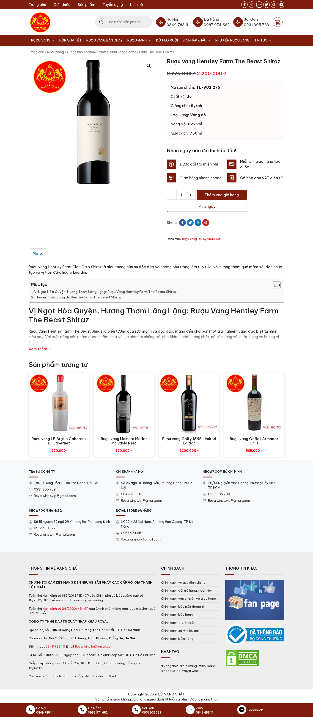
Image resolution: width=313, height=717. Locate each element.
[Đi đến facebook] (244, 4)
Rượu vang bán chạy (104, 40)
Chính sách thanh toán (178, 622)
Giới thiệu (61, 4)
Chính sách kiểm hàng (177, 639)
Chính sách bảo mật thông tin (183, 606)
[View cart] (278, 22)
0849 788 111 (131, 494)
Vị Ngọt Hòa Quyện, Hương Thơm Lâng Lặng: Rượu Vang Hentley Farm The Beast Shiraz (105, 292)
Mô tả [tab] (38, 253)
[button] (149, 66)
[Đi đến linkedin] (198, 222)
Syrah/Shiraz (96, 52)
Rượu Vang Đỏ (192, 239)
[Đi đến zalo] (259, 4)
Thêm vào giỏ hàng (222, 195)
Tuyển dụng (113, 4)
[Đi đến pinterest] (274, 4)
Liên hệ (136, 4)
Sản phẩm (86, 4)
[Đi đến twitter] (266, 4)
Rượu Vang (40, 40)
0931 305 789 (45, 489)
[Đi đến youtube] (281, 4)
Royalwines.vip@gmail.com (55, 496)
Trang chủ (37, 4)
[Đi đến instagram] (252, 4)
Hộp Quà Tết (70, 40)
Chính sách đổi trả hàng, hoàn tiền (187, 590)
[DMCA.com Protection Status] (242, 658)
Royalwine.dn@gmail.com (141, 539)
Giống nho (75, 52)
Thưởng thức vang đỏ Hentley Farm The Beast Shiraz (78, 297)
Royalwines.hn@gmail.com (141, 501)
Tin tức (260, 40)
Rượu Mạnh (137, 40)
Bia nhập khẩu (194, 40)
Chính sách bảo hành (177, 614)
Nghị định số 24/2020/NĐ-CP (65, 609)
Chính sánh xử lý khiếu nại (180, 631)
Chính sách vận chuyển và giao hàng (188, 598)
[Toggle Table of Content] (274, 285)
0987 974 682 (132, 533)
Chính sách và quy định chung (183, 582)
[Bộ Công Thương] (254, 634)
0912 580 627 (45, 528)
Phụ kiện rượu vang (232, 40)
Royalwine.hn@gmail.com (94, 646)
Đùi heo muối (167, 40)
